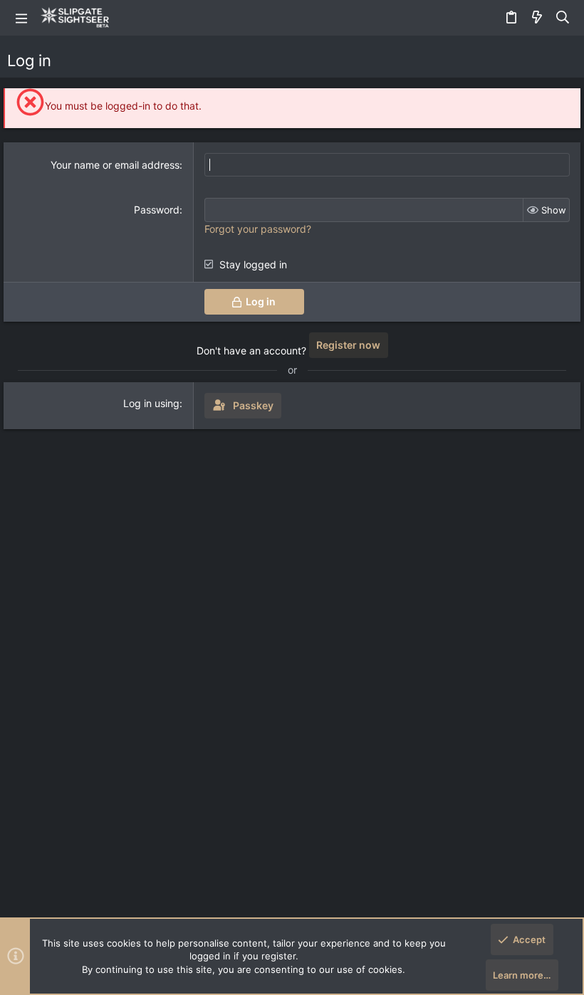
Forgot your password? (257, 229)
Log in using (151, 403)
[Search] (563, 18)
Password (156, 210)
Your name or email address (115, 165)
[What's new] (537, 18)
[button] (21, 18)
